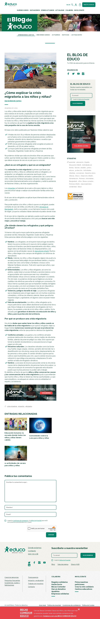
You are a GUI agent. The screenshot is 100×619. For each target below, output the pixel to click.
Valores (77, 167)
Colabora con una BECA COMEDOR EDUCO (59, 616)
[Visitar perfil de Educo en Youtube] (78, 74)
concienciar (80, 173)
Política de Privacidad (36, 520)
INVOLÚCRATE (80, 577)
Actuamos (56, 35)
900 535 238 (33, 554)
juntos (89, 167)
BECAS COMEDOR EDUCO (26, 612)
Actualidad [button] (59, 10)
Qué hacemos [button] (35, 10)
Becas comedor (88, 181)
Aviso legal (42, 605)
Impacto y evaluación (36, 580)
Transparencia (33, 577)
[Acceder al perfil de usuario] (76, 5)
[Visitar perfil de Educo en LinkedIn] (29, 565)
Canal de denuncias (12, 577)
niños (80, 181)
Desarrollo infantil (87, 176)
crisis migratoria (12, 406)
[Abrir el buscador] (72, 4)
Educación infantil (75, 165)
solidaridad (73, 186)
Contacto (32, 551)
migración (21, 406)
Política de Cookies (88, 605)
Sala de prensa (63, 564)
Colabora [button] (69, 10)
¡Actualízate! (76, 35)
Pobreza (82, 178)
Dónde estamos (34, 548)
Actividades (89, 178)
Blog (68, 4)
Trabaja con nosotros (35, 584)
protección (78, 170)
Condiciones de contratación (71, 605)
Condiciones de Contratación (20, 520)
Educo (77, 176)
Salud (80, 186)
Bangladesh (73, 181)
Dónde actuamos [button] (47, 10)
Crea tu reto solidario (84, 587)
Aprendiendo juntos (26, 35)
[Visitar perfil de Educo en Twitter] (73, 74)
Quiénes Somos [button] (23, 10)
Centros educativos (83, 589)
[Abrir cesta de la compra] (80, 4)
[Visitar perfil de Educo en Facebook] (68, 74)
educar (71, 170)
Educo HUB (75, 564)
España (87, 162)
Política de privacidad (54, 605)
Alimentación (73, 178)
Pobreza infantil (74, 184)
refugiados (28, 406)
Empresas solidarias (60, 594)
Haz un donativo (58, 589)
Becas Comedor (58, 587)
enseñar (83, 167)
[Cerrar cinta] (79, 612)
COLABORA (55, 577)
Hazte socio (89, 4)
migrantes (11, 188)
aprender (72, 162)
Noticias (65, 35)
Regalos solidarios (59, 582)
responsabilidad (86, 184)
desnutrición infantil (42, 251)
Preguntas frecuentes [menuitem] (12, 580)
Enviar (51, 535)
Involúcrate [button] (79, 10)
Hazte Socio (56, 584)
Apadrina (55, 591)
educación (80, 162)
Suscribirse (78, 103)
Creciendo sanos (43, 35)
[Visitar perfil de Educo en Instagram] (83, 74)
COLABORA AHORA (81, 146)
